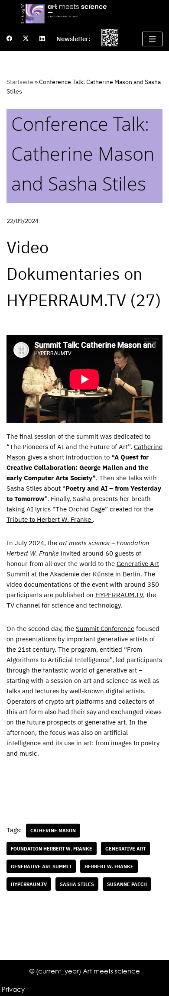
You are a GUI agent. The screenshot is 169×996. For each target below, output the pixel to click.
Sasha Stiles (77, 884)
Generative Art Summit (41, 866)
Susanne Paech (127, 884)
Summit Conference (105, 628)
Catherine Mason (53, 830)
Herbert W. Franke (108, 866)
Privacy (13, 989)
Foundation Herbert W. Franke (51, 848)
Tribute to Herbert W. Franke (49, 519)
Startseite (19, 82)
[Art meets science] (84, 14)
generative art (125, 848)
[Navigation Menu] (152, 39)
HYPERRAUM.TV (119, 595)
